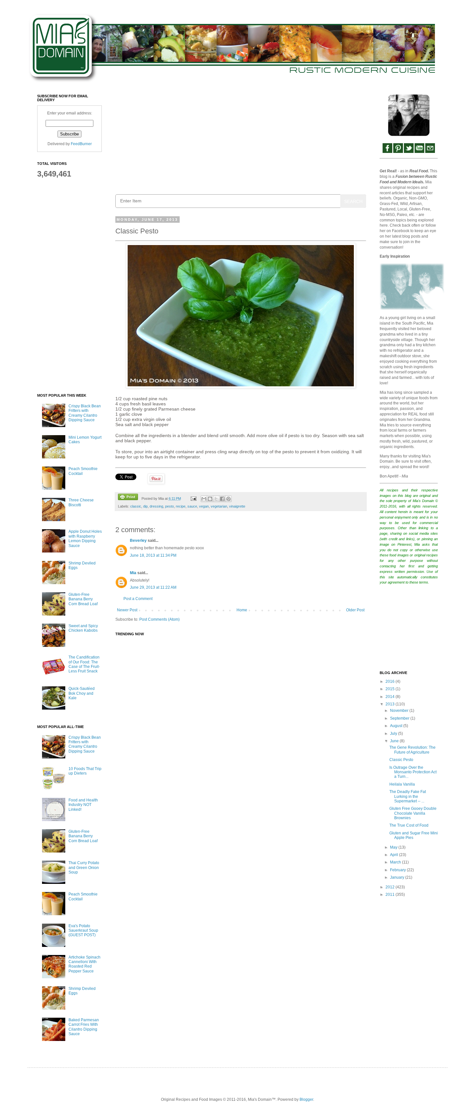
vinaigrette (237, 506)
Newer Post (127, 610)
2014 (390, 696)
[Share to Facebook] (222, 499)
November (399, 710)
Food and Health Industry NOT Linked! (83, 805)
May (394, 847)
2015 (390, 689)
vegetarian (219, 506)
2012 (390, 887)
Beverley (138, 540)
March (396, 862)
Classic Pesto (401, 759)
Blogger (306, 1099)
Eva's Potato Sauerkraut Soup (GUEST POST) (83, 931)
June (395, 741)
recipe (180, 506)
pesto (169, 506)
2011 (390, 894)
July (394, 733)
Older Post (355, 610)
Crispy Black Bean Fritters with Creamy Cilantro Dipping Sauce (85, 413)
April (394, 854)
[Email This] (204, 499)
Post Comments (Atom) (159, 619)
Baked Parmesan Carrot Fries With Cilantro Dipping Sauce (84, 1027)
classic (135, 506)
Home (242, 610)
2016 (390, 681)
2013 (390, 704)
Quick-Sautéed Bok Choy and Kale (82, 693)
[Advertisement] (240, 139)
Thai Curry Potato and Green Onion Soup (84, 867)
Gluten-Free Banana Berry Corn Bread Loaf (83, 599)
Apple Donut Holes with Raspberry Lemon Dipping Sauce (85, 538)
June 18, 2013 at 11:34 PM (153, 555)
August (396, 726)
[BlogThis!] (210, 499)
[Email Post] (193, 498)
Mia (133, 573)
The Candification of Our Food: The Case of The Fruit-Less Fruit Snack (84, 664)
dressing (156, 506)
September (400, 718)
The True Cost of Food (408, 825)
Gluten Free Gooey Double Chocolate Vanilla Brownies (413, 813)
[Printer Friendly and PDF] (128, 498)
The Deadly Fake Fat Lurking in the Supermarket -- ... (407, 796)
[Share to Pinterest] (228, 499)
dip (145, 506)
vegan (204, 506)
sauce (192, 506)
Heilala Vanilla (402, 784)
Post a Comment (138, 598)
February (398, 870)
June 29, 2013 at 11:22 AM (153, 587)
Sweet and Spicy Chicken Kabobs (83, 628)
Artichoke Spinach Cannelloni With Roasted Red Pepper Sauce (84, 964)
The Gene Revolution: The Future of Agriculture (412, 749)
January (397, 877)
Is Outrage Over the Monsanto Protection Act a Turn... (413, 772)
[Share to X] (216, 499)
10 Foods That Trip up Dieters (85, 771)
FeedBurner (81, 144)
